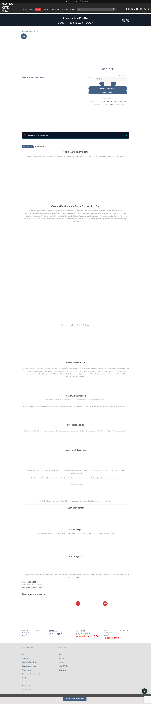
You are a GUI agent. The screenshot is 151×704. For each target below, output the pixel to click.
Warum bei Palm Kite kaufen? (32, 674)
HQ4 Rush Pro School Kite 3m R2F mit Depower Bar (34, 632)
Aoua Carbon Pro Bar (117, 105)
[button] (145, 9)
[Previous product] (127, 20)
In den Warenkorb (107, 88)
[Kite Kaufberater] (144, 691)
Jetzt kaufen (108, 92)
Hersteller (75, 22)
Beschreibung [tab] (28, 146)
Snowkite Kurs (27, 682)
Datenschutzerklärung (29, 662)
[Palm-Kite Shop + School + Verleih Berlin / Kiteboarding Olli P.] (11, 8)
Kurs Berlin (25, 678)
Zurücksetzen (123, 75)
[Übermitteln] (113, 9)
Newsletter (62, 670)
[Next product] (123, 20)
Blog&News (71, 9)
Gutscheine (54, 9)
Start (61, 22)
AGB (41, 587)
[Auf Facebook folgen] (126, 9)
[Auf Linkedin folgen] (137, 9)
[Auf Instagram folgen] (129, 9)
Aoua (89, 22)
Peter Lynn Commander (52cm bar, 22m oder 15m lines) (116, 632)
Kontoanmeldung (85, 1)
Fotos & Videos (64, 666)
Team (63, 9)
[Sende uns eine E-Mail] (132, 9)
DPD (34, 582)
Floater (90, 78)
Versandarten (26, 670)
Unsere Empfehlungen (119, 101)
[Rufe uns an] (134, 9)
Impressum (35, 587)
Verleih (46, 9)
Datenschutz (26, 587)
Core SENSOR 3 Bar (82, 631)
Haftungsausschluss (29, 666)
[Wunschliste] (141, 9)
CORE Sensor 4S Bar (55, 631)
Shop (38, 9)
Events (61, 662)
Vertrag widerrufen (28, 686)
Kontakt (61, 658)
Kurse (31, 9)
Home (25, 9)
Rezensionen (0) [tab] (40, 146)
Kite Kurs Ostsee (28, 690)
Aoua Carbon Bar (106, 105)
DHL (30, 582)
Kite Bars (99, 101)
